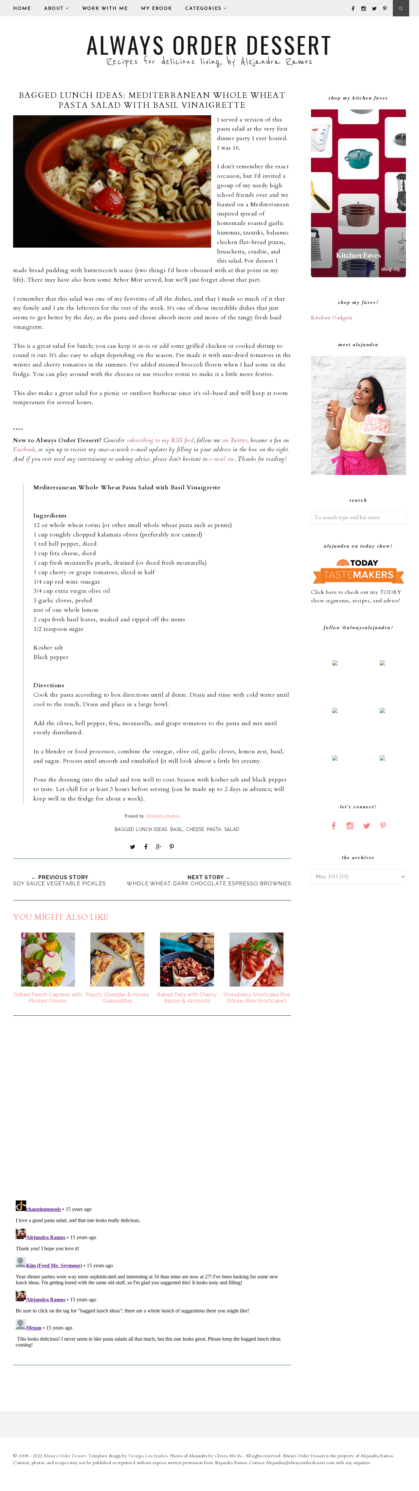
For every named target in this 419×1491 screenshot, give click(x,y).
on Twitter (234, 440)
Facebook (24, 449)
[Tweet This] (133, 847)
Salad (232, 829)
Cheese (195, 829)
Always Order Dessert (209, 44)
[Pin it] (171, 847)
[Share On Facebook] (145, 847)
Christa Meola (229, 1456)
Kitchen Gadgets (332, 317)
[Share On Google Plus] (159, 847)
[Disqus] (152, 1109)
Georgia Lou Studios (148, 1456)
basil (176, 829)
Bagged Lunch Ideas (141, 829)
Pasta (214, 829)
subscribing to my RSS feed (160, 440)
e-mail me (222, 459)
